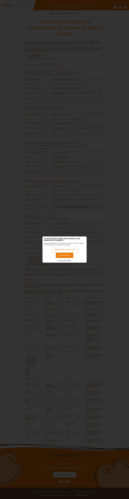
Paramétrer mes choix (64, 249)
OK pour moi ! (64, 255)
